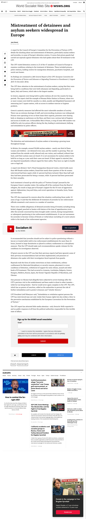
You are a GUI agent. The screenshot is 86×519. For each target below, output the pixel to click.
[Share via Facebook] (5, 54)
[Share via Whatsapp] (5, 62)
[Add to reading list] (5, 85)
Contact (75, 2)
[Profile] (84, 2)
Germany (14, 375)
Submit (43, 341)
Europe (13, 364)
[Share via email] (5, 71)
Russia (38, 375)
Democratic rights (22, 364)
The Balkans (63, 375)
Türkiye (47, 375)
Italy (24, 375)
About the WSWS (54, 15)
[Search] (84, 12)
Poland (28, 375)
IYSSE (45, 15)
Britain (4, 375)
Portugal (33, 375)
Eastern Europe (54, 375)
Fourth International (20, 15)
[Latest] (6, 12)
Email (19, 322)
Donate (70, 15)
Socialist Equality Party (35, 15)
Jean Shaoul (14, 42)
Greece (19, 375)
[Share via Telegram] (5, 67)
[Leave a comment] (5, 80)
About (80, 2)
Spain (43, 375)
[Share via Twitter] (5, 58)
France (9, 375)
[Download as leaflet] (5, 76)
